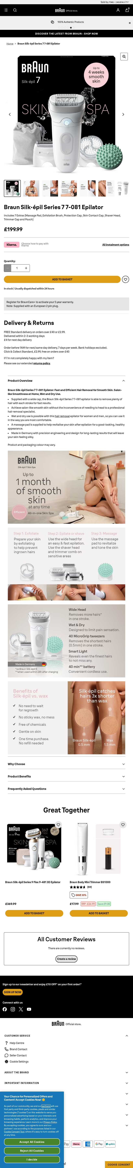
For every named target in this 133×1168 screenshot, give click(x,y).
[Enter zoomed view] (124, 56)
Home (9, 43)
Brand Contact (18, 1049)
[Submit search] (15, 10)
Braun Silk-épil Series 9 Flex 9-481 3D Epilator (32, 882)
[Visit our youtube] (29, 1009)
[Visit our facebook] (5, 1009)
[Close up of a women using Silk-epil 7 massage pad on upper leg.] (87, 188)
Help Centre (17, 1043)
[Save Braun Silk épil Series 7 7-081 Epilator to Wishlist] (125, 279)
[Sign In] (118, 10)
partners (46, 1106)
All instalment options (115, 244)
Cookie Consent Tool (14, 1131)
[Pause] (129, 23)
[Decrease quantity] (7, 268)
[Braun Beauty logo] (66, 10)
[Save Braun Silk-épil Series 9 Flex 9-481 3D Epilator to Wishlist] (58, 824)
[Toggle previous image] (9, 114)
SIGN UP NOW (12, 992)
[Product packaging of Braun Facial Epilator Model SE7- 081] (12, 188)
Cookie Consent (119, 1164)
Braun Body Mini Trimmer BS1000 (90, 882)
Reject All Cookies (32, 1150)
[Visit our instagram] (13, 1009)
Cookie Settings (19, 1061)
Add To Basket (34, 913)
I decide (32, 1159)
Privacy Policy (50, 1122)
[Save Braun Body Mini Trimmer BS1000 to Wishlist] (123, 824)
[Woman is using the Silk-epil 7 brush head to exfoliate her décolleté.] (50, 188)
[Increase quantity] (26, 268)
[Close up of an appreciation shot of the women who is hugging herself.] (106, 188)
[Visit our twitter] (21, 1009)
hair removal (62, 416)
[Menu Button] (6, 10)
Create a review (66, 959)
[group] (66, 114)
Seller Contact (18, 1055)
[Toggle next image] (123, 114)
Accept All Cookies (31, 1142)
